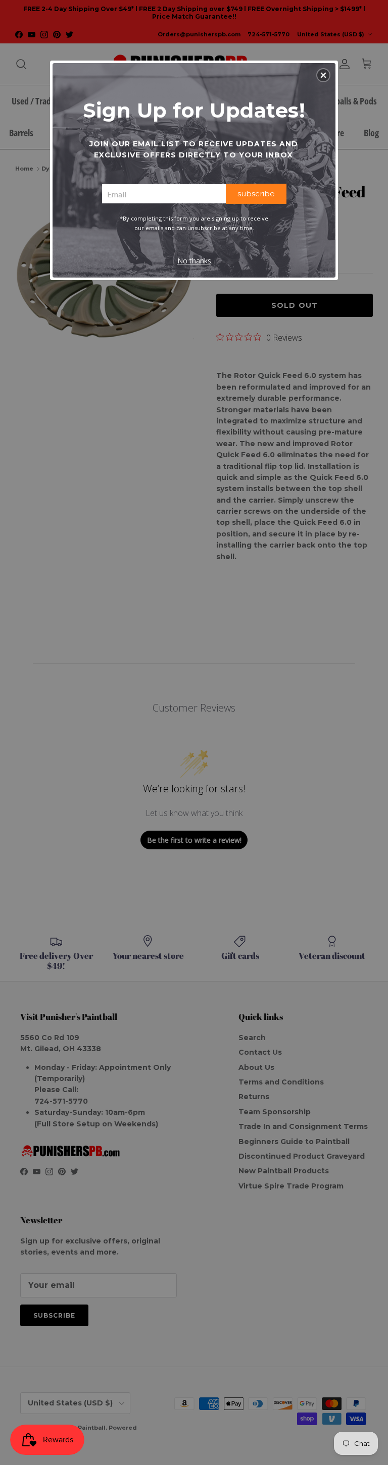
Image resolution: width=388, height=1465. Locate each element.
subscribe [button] (256, 193)
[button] (323, 75)
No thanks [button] (194, 260)
